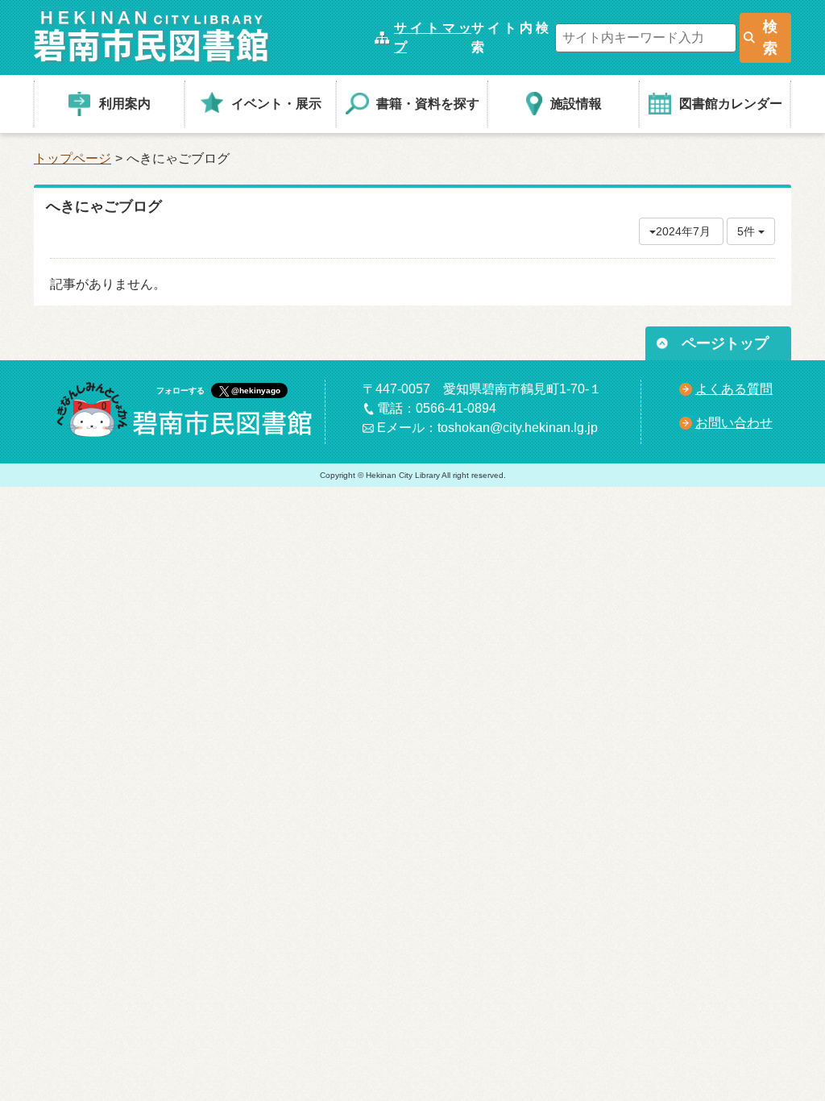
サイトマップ (432, 37)
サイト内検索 (510, 37)
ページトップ (725, 343)
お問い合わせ (734, 423)
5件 (747, 231)
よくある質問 (734, 389)
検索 (770, 37)
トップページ (72, 158)
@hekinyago (255, 390)
